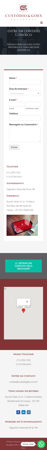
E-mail (13, 100)
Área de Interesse (19, 89)
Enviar (14, 147)
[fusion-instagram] (29, 412)
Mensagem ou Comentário (23, 124)
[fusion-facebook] (18, 412)
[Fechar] (27, 302)
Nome (13, 78)
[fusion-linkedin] (23, 412)
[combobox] (24, 93)
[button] (23, 310)
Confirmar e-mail (32, 108)
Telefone (13, 113)
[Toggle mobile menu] (41, 22)
